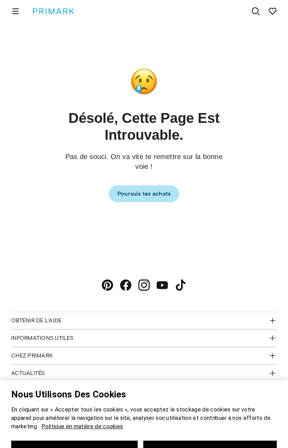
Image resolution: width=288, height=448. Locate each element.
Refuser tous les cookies (74, 437)
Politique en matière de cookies (82, 413)
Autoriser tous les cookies (210, 437)
